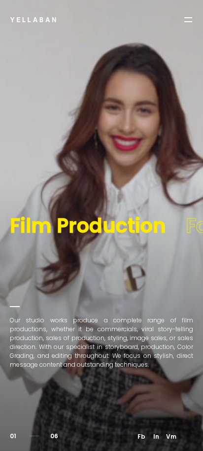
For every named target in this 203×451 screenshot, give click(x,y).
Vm (171, 436)
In (156, 436)
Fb (141, 436)
